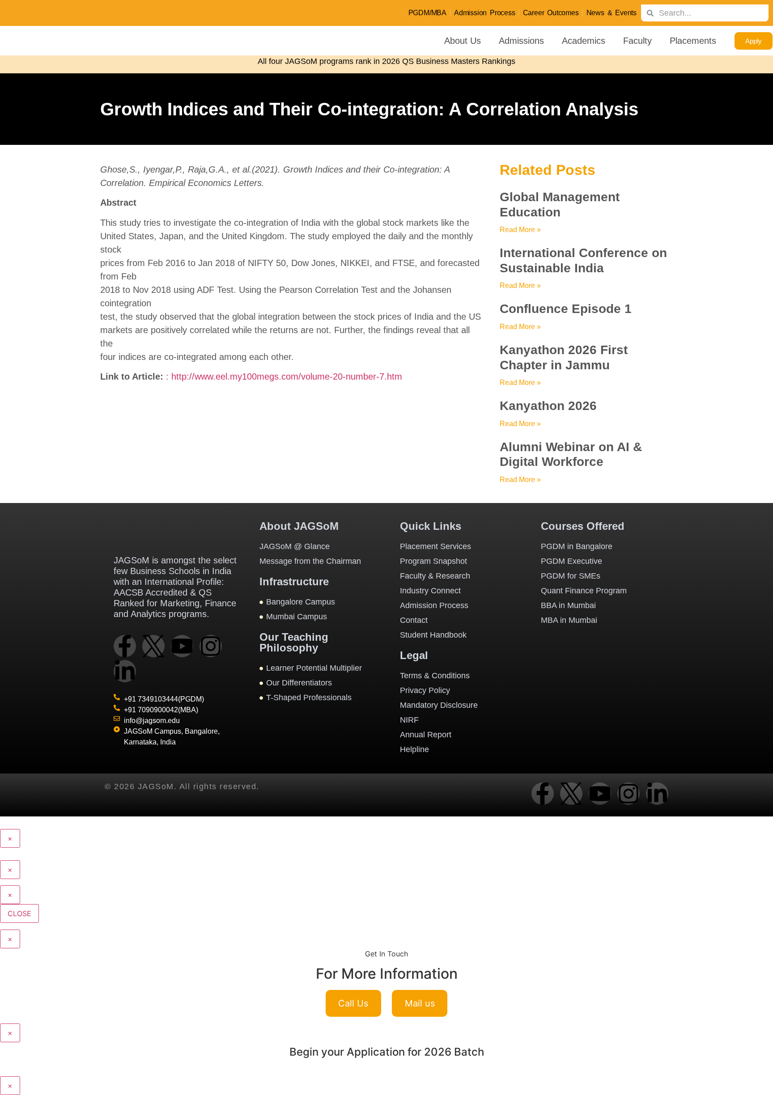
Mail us (420, 1003)
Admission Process (484, 13)
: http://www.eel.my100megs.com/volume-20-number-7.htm (284, 376)
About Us (462, 41)
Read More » (520, 229)
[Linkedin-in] (125, 671)
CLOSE (19, 913)
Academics (583, 41)
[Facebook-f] (125, 646)
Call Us (353, 1003)
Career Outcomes (551, 13)
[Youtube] (182, 646)
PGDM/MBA (427, 13)
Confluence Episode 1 (566, 309)
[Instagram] (211, 646)
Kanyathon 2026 (548, 406)
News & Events (611, 13)
